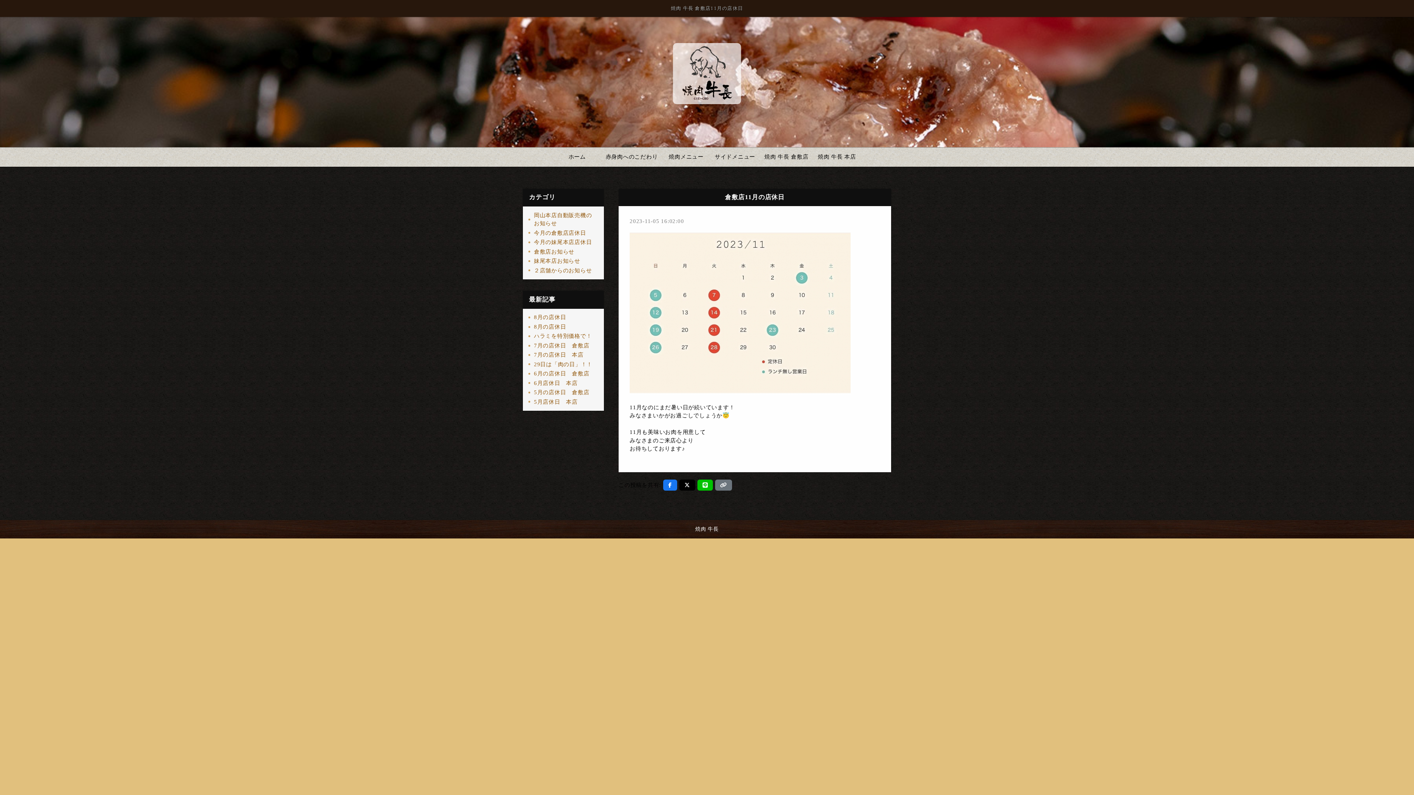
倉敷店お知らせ (554, 252)
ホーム (577, 157)
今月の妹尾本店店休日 (563, 242)
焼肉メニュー (686, 157)
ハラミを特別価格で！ (563, 336)
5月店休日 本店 (556, 402)
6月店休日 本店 (556, 383)
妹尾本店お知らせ (557, 261)
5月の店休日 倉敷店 (562, 392)
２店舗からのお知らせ (563, 270)
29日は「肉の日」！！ (563, 364)
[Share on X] (687, 485)
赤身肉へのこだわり (632, 157)
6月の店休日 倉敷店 (562, 374)
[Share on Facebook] (670, 485)
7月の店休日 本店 (559, 355)
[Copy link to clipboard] (723, 485)
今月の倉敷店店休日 (560, 233)
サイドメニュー (735, 157)
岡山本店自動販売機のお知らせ (563, 219)
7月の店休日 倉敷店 (562, 346)
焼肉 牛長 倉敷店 (786, 157)
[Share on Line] (705, 485)
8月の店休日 (550, 317)
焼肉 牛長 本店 (837, 157)
